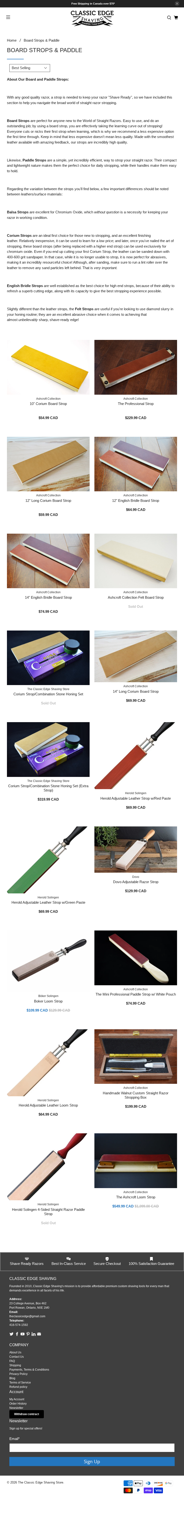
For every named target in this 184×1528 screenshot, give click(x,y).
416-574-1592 (18, 1325)
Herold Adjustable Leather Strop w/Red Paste (135, 798)
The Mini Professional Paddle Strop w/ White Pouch (136, 994)
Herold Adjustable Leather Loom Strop (48, 1105)
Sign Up (92, 1461)
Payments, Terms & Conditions (29, 1369)
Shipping (15, 1365)
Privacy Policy (18, 1374)
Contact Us (16, 1356)
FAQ (12, 1361)
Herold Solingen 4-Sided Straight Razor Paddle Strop (48, 1211)
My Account (16, 1399)
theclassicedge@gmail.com (27, 1316)
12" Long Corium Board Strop (48, 500)
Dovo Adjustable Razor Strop (135, 882)
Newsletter (16, 1408)
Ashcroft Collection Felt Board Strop (136, 597)
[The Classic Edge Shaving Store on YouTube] (22, 1335)
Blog (12, 1378)
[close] (177, 3)
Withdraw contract (26, 1414)
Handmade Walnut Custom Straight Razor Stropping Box (135, 1095)
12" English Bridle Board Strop (135, 500)
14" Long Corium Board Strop (136, 691)
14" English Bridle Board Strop (48, 597)
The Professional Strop (136, 404)
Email (14, 1439)
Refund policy (18, 1387)
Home (12, 40)
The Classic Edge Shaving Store (40, 1482)
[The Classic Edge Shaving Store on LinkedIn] (33, 1335)
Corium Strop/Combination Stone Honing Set (48, 694)
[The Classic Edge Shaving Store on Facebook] (17, 1335)
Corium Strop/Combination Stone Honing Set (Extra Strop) (48, 788)
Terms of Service (20, 1382)
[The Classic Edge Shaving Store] (92, 18)
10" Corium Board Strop (48, 404)
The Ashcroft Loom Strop (135, 1197)
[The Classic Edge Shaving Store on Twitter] (11, 1335)
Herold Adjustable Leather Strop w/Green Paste (48, 902)
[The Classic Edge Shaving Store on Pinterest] (28, 1335)
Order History (18, 1403)
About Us (15, 1352)
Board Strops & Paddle (41, 40)
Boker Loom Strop (48, 1001)
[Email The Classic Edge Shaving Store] (39, 1335)
